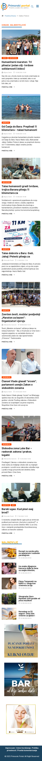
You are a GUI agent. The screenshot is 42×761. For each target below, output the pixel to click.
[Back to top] (37, 742)
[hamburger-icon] (37, 6)
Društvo (6, 122)
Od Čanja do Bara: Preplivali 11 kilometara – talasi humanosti (19, 128)
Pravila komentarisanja (27, 750)
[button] (32, 6)
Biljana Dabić (7, 72)
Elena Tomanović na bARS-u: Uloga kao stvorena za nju (28, 583)
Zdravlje (22, 564)
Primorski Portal (8, 260)
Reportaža (13, 58)
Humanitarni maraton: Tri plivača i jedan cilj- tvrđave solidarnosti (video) (17, 65)
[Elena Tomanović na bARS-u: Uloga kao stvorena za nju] (9, 583)
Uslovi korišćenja (23, 748)
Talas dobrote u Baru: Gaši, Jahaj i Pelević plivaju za (18, 254)
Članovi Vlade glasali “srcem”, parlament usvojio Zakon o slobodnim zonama (19, 384)
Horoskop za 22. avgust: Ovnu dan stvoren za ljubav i (27, 613)
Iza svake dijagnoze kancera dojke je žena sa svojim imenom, (28, 568)
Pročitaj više (7, 87)
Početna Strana (10, 16)
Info (13, 505)
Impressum (10, 748)
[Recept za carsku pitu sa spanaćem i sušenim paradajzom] (9, 553)
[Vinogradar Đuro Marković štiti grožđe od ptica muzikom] (9, 598)
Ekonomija (6, 377)
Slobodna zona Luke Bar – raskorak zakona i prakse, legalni (17, 451)
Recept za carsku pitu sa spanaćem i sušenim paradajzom (29, 553)
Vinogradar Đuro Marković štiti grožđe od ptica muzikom (29, 598)
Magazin (22, 609)
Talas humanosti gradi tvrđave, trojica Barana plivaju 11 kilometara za (20, 189)
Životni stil (23, 549)
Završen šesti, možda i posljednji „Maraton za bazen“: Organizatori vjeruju (21, 318)
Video (5, 58)
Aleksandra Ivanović (9, 325)
